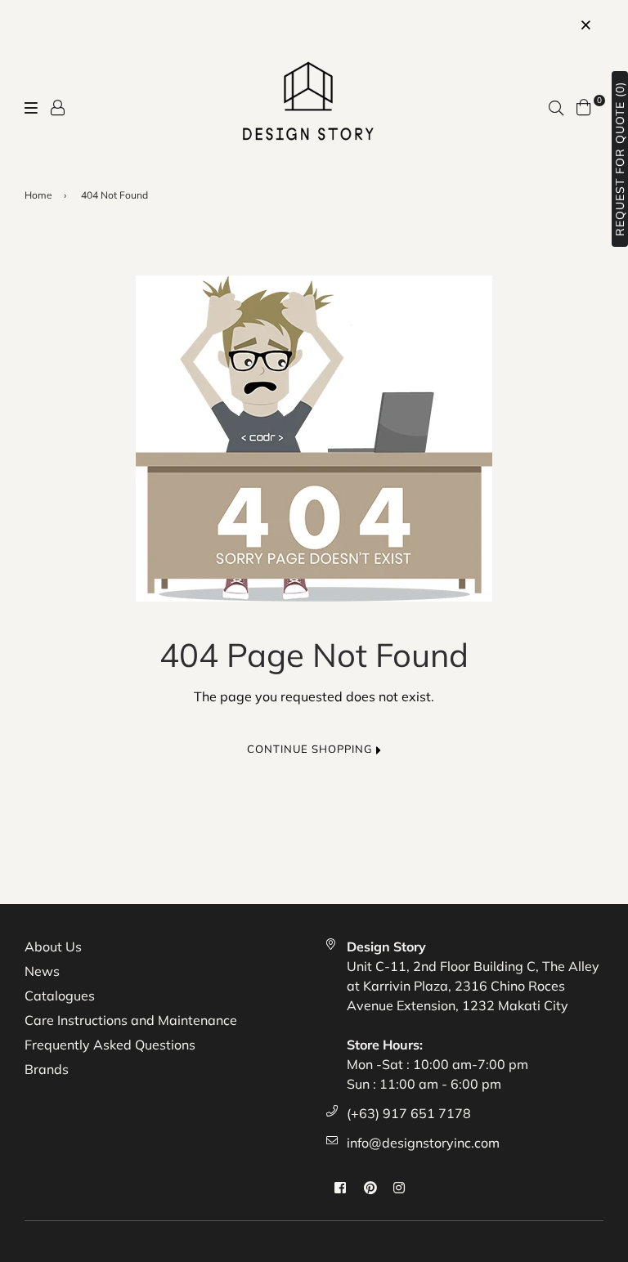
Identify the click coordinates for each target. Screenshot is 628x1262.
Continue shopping (311, 748)
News (42, 971)
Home (38, 195)
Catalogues (60, 995)
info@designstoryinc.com (423, 1142)
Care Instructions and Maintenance (131, 1020)
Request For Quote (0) (619, 159)
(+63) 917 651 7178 (409, 1113)
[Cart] (583, 105)
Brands (47, 1069)
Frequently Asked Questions (110, 1044)
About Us (53, 946)
